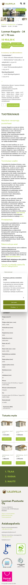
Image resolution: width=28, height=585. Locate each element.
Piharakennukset (18, 45)
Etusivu (3, 24)
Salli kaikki (14, 302)
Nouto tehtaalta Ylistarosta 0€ (13, 57)
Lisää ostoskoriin (13, 105)
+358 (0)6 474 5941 (7, 537)
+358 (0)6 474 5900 (7, 529)
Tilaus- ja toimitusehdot (8, 513)
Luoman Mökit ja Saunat (11, 44)
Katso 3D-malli (21, 10)
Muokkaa (13, 307)
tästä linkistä (20, 212)
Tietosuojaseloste (6, 517)
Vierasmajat (5, 47)
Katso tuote (7, 439)
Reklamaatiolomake (7, 515)
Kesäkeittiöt (12, 24)
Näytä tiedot (18, 297)
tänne (21, 216)
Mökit (9, 45)
